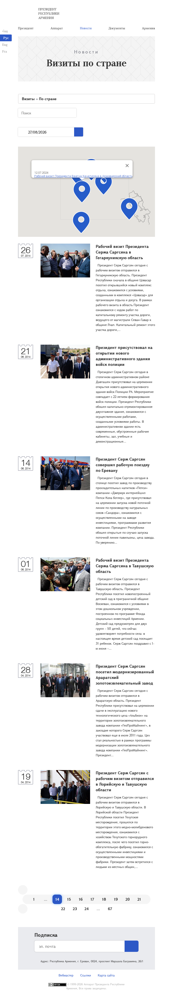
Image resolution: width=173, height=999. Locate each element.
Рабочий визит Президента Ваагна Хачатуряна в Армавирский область (83, 176)
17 (92, 899)
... (23, 132)
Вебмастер (66, 975)
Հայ (5, 31)
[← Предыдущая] (22, 890)
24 (86, 908)
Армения (148, 28)
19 (116, 899)
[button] (103, 184)
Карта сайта (106, 975)
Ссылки (85, 975)
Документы (117, 28)
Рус (6, 38)
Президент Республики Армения (48, 13)
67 (110, 908)
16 (81, 899)
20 (127, 899)
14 (57, 899)
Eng (4, 44)
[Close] (127, 165)
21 (139, 899)
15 (69, 899)
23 (75, 908)
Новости (86, 28)
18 (104, 899)
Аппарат (56, 28)
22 (63, 908)
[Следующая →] (22, 909)
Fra (4, 51)
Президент (26, 28)
